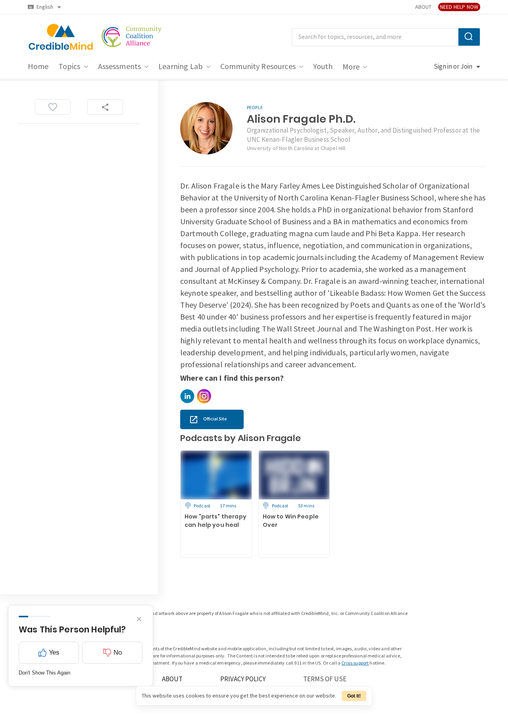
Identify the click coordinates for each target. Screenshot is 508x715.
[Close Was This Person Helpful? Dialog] (139, 619)
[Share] (105, 107)
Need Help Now (459, 7)
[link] (212, 419)
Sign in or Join (453, 67)
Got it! (354, 696)
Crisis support (355, 663)
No (118, 652)
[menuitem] (38, 67)
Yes (54, 652)
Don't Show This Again (44, 673)
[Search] (469, 37)
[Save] (53, 107)
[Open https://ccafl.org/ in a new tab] (132, 37)
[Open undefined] (187, 396)
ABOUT (423, 7)
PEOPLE (255, 108)
